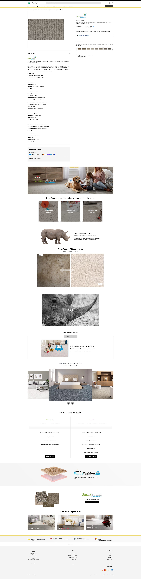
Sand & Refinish (73, 559)
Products (33, 6)
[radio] (80, 48)
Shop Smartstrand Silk (91, 456)
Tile (109, 561)
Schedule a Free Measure (105, 31)
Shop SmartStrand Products (91, 502)
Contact (70, 6)
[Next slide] (72, 403)
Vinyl (110, 555)
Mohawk (77, 20)
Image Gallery (76, 365)
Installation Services (73, 557)
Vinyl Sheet (109, 559)
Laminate (55, 6)
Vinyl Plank (43, 6)
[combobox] (73, 3)
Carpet (37, 6)
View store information (81, 57)
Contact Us (72, 561)
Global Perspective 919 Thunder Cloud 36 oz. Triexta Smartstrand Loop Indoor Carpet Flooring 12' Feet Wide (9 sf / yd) (46, 9)
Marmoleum (49, 6)
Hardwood (60, 6)
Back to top (70, 544)
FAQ (72, 564)
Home (29, 6)
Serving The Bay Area (73, 552)
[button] (113, 3)
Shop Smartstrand (50, 456)
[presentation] (77, 49)
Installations (65, 6)
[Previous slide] (68, 403)
